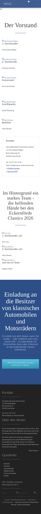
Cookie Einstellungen (23, 504)
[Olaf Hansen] (7, 120)
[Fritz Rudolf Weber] (10, 41)
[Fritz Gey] (6, 233)
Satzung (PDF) (12, 171)
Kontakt (6, 476)
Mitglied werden (13, 168)
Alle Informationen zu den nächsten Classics (20, 363)
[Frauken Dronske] (9, 59)
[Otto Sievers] (7, 246)
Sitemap (13, 504)
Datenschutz (34, 502)
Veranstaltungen (9, 468)
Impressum (25, 502)
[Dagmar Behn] (8, 260)
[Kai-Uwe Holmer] (9, 77)
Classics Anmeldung (10, 473)
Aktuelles (7, 466)
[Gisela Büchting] (9, 102)
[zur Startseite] (34, 5)
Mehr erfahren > (34, 451)
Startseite (7, 464)
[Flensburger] (20, 493)
